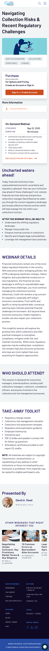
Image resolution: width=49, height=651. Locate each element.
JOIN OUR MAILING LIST (34, 595)
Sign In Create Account (24, 92)
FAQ (7, 626)
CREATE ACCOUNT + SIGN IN (34, 589)
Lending (25, 63)
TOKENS (8, 596)
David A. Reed (24, 500)
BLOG (7, 618)
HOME (7, 613)
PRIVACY (30, 613)
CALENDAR (10, 592)
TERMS (38, 613)
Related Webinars (18, 108)
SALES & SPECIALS (13, 601)
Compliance (11, 63)
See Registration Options (19, 158)
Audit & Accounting (15, 59)
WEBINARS (10, 588)
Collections (35, 59)
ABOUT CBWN (11, 622)
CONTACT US (31, 601)
